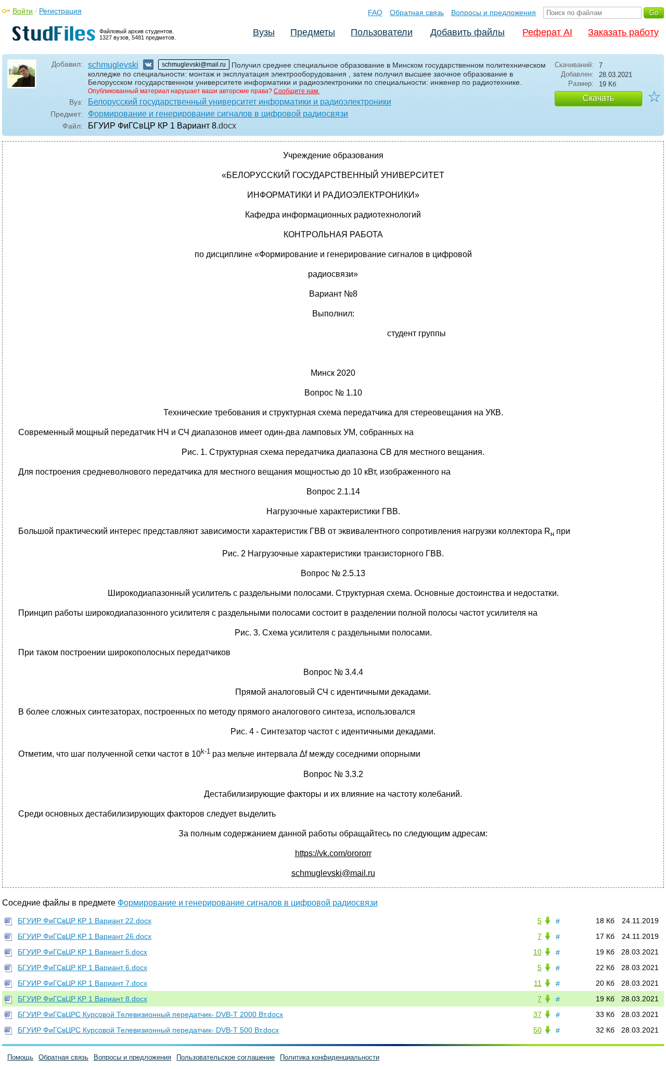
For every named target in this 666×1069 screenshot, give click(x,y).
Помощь (20, 1057)
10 (537, 952)
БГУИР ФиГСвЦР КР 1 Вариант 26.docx (84, 936)
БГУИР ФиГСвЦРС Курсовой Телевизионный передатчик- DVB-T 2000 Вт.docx (150, 1014)
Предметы (312, 32)
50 (537, 1030)
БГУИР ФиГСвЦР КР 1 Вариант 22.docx (84, 921)
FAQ (375, 12)
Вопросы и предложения (493, 12)
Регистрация (60, 11)
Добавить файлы (467, 32)
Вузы (264, 32)
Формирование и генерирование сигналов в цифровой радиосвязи (218, 113)
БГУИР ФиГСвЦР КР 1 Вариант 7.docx (82, 983)
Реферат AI (547, 32)
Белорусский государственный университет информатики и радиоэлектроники (239, 101)
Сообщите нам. (296, 91)
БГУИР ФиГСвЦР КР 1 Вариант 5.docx (82, 952)
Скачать (598, 98)
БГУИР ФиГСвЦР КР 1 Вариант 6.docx (82, 967)
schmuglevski (113, 64)
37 (537, 1014)
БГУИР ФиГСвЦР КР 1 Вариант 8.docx (82, 999)
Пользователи (382, 32)
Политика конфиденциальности (329, 1057)
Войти (22, 11)
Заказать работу (623, 32)
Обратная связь (417, 12)
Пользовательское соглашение (225, 1057)
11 (538, 983)
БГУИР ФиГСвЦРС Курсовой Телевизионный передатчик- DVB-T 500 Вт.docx (148, 1030)
